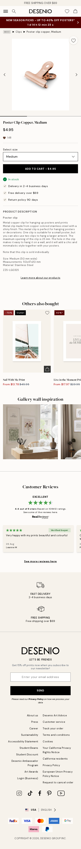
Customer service (54, 721)
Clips (19, 31)
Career (33, 728)
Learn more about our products (40, 277)
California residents (55, 758)
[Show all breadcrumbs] (7, 32)
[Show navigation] (6, 11)
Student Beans (29, 748)
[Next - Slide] (76, 75)
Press (34, 721)
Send (40, 690)
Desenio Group (50, 838)
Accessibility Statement (23, 741)
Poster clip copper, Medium (44, 31)
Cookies (48, 741)
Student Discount (27, 754)
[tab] (13, 114)
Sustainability (29, 735)
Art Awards (31, 771)
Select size (10, 149)
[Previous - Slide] (5, 75)
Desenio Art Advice (55, 715)
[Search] (14, 11)
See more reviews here (40, 561)
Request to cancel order (58, 782)
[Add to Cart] (47, 369)
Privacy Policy (36, 699)
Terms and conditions (56, 735)
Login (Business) (27, 778)
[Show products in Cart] (75, 11)
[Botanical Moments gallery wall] (30, 431)
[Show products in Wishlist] (67, 11)
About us (32, 715)
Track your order (53, 728)
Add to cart (40, 168)
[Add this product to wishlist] (73, 40)
